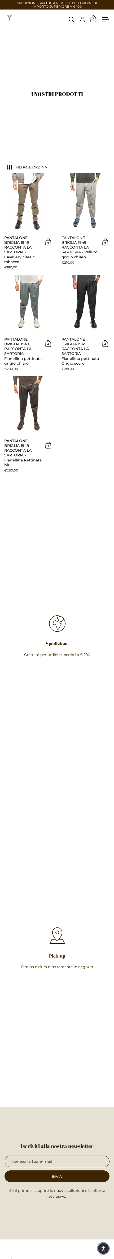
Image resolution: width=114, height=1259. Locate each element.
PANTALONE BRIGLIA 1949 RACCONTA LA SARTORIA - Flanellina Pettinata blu (28, 427)
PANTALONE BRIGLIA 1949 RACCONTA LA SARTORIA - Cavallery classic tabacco (28, 223)
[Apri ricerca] (71, 19)
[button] (103, 1248)
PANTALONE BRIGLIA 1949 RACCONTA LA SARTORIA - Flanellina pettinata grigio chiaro (28, 325)
